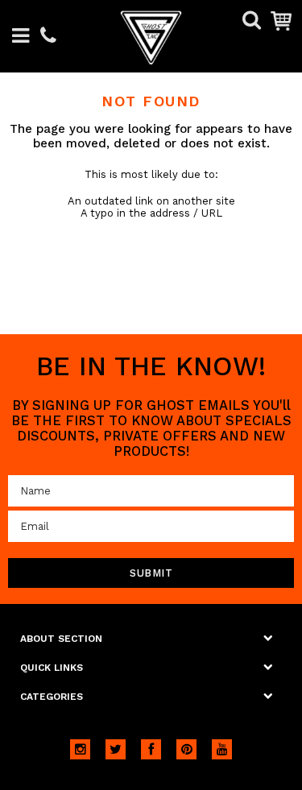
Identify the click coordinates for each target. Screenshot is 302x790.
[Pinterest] (186, 749)
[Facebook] (151, 749)
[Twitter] (115, 749)
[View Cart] (281, 20)
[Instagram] (80, 749)
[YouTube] (222, 749)
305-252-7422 (48, 37)
